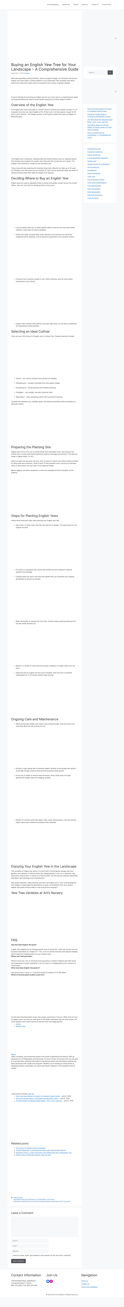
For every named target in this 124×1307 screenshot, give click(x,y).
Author (18, 1024)
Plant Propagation (93, 189)
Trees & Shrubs (18, 1197)
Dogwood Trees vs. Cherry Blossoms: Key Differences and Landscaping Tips (44, 1153)
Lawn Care (91, 176)
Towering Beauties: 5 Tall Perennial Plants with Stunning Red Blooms (41, 1150)
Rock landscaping (53, 4)
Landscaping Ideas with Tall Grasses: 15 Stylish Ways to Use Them (33, 1199)
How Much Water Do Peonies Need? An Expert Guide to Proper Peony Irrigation (99, 127)
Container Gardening (95, 152)
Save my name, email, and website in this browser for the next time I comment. (42, 1255)
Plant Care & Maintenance (96, 183)
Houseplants (92, 170)
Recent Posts (20, 1026)
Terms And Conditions (89, 1287)
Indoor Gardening (93, 173)
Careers (76, 4)
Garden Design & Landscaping (98, 164)
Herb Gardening (93, 167)
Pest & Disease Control (95, 179)
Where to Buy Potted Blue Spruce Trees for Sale (33, 1155)
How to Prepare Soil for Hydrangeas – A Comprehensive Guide (99, 135)
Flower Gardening (93, 155)
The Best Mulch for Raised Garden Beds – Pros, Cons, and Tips (39, 1101)
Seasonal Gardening (94, 195)
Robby (13, 1054)
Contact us (95, 4)
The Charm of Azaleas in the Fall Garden (30, 1148)
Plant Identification (94, 186)
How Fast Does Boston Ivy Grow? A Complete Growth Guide (38, 1096)
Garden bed (66, 4)
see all (31, 1094)
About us (85, 4)
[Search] (110, 72)
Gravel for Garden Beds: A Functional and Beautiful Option (37, 1098)
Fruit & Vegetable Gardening (97, 158)
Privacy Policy (106, 4)
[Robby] (22, 1052)
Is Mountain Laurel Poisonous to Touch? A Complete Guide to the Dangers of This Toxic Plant (41, 1201)
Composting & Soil (94, 149)
